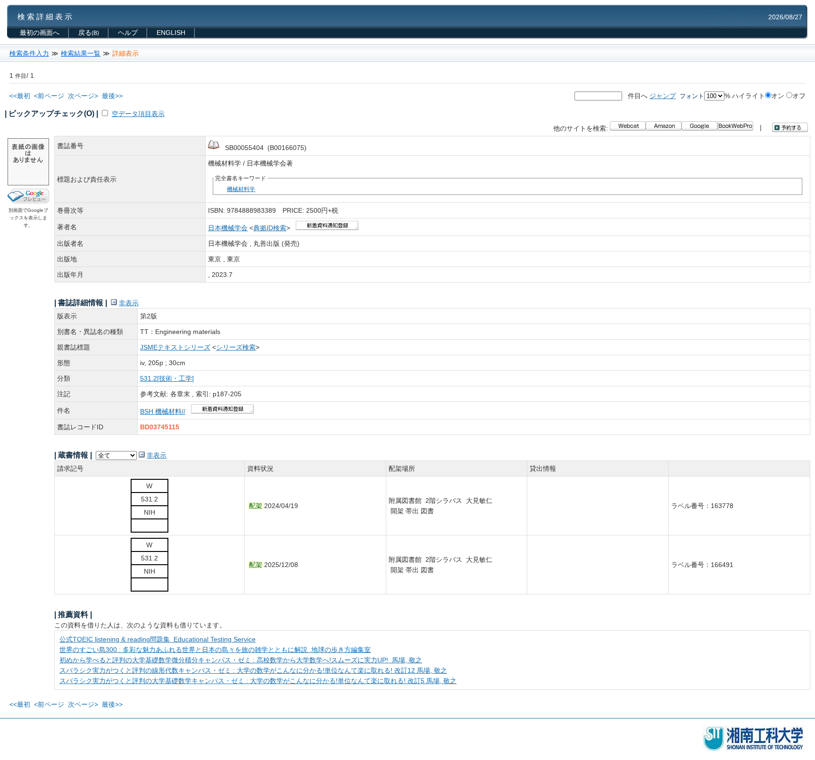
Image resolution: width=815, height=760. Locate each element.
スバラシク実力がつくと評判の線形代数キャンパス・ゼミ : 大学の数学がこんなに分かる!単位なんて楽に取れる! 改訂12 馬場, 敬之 (253, 670)
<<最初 (19, 96)
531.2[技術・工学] (167, 378)
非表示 (129, 303)
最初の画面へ (39, 32)
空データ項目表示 (138, 113)
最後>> (112, 96)
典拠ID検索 (269, 228)
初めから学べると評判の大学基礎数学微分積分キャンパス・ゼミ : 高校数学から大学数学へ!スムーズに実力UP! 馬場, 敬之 (240, 660)
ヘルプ (128, 32)
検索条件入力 (29, 53)
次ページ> (83, 96)
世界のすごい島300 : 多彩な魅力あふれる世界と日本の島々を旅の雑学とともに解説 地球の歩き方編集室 (215, 649)
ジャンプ (662, 96)
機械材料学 (241, 189)
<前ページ (49, 96)
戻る (88, 32)
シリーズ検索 (236, 347)
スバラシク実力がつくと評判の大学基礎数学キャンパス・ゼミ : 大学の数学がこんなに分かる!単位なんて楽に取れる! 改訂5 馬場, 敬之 (258, 681)
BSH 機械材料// (162, 411)
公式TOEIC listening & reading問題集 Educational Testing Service (157, 639)
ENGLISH (171, 32)
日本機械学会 (228, 228)
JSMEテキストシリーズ (175, 347)
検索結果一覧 (80, 53)
